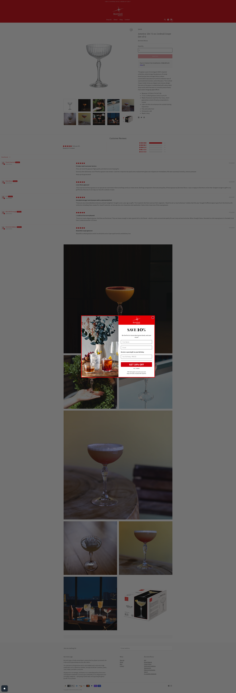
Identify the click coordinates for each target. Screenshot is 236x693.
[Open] (4, 688)
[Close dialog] (153, 317)
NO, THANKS (136, 368)
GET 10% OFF (136, 364)
